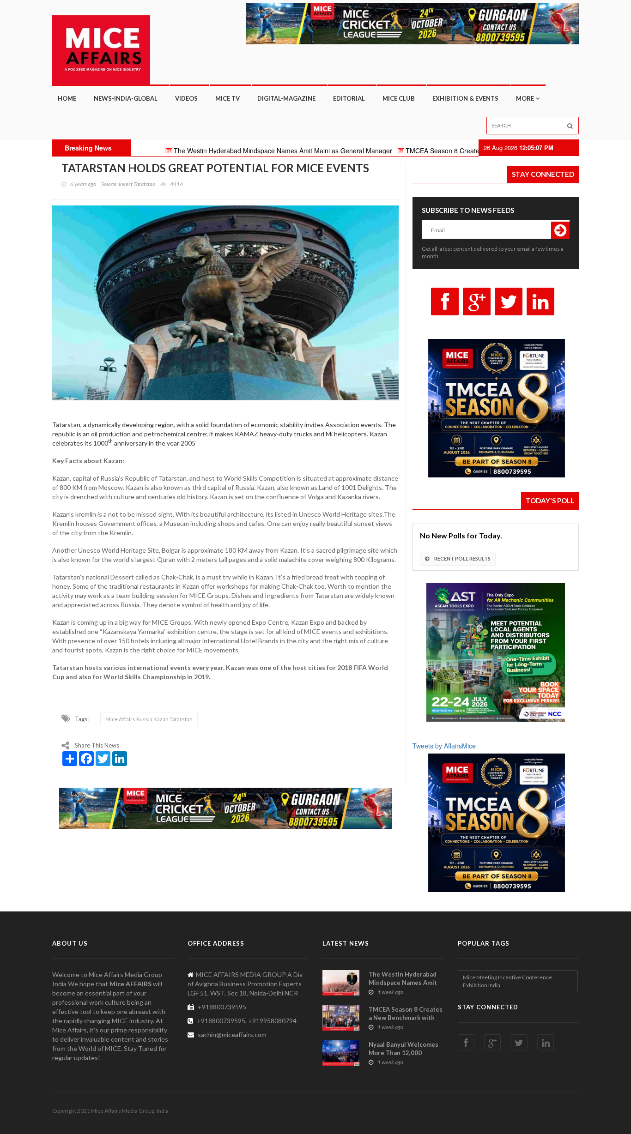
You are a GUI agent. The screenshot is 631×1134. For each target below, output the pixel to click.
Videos (186, 98)
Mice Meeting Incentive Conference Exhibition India (507, 981)
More (525, 98)
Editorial (349, 98)
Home (67, 98)
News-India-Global (126, 98)
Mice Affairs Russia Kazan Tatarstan (149, 719)
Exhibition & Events (465, 98)
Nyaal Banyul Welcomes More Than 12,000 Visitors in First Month (403, 1053)
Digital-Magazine (286, 98)
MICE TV (227, 98)
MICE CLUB (398, 98)
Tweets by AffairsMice (444, 745)
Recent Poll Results (462, 558)
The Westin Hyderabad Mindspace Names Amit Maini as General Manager (235, 150)
